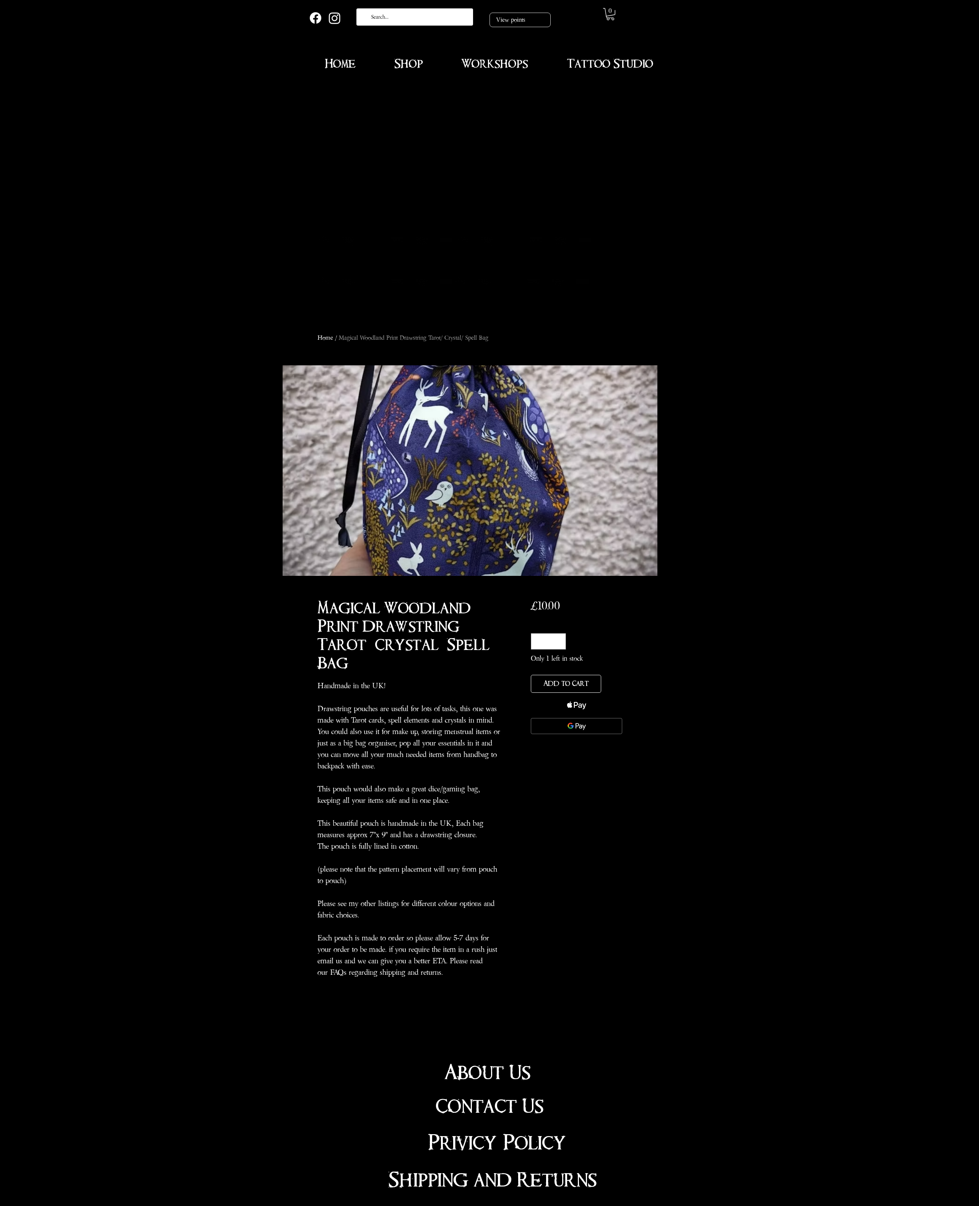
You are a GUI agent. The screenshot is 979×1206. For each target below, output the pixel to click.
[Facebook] (315, 18)
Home (325, 338)
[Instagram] (334, 18)
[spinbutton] (548, 641)
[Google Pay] (576, 726)
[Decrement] (538, 641)
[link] (610, 14)
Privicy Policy (497, 1143)
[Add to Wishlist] (613, 684)
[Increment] (559, 641)
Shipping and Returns (493, 1180)
